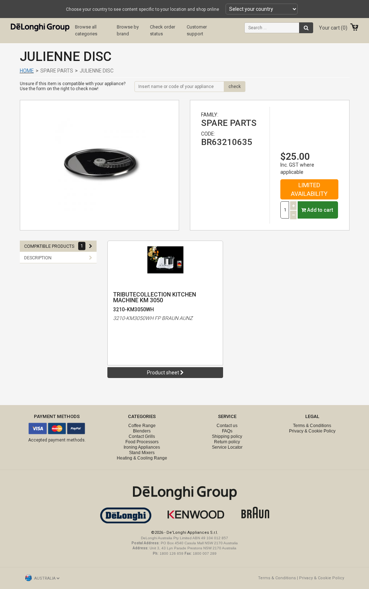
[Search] (306, 27)
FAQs (227, 431)
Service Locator (227, 447)
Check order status (162, 30)
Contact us (227, 425)
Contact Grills (142, 436)
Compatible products (53, 246)
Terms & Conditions (312, 425)
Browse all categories (86, 30)
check (234, 86)
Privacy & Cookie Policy (312, 431)
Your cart (332, 28)
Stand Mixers (142, 452)
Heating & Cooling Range (142, 458)
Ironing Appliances (142, 447)
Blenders (142, 431)
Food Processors (142, 441)
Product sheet (163, 372)
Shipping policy (227, 436)
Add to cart (319, 210)
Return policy (227, 441)
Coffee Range (142, 425)
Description (38, 257)
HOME (27, 71)
